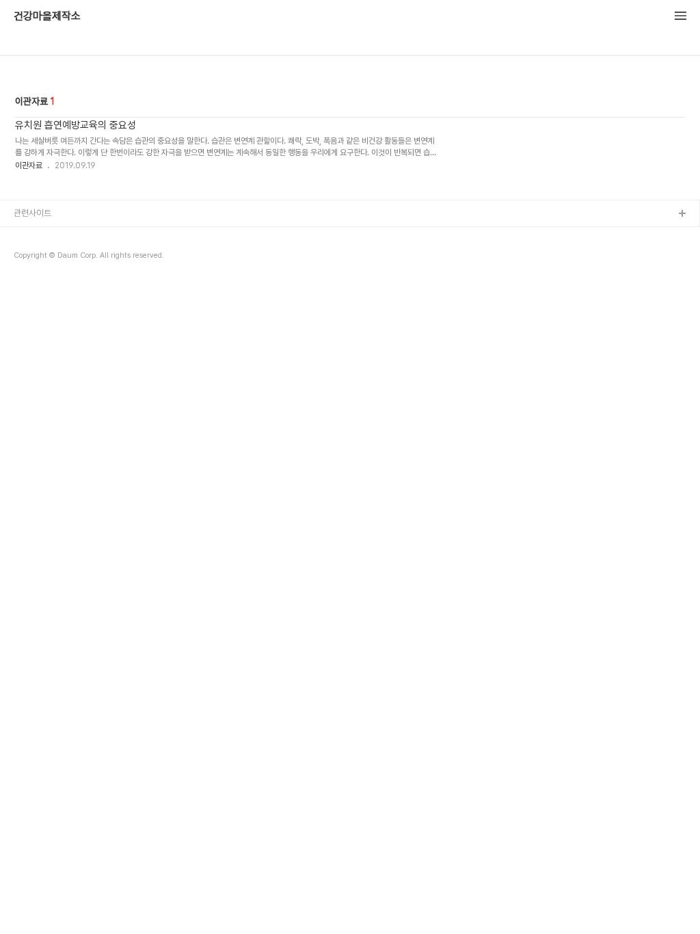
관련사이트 (32, 213)
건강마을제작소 (47, 16)
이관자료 (28, 165)
